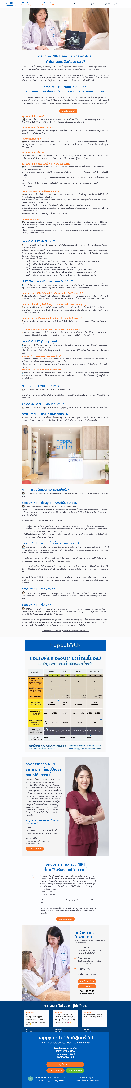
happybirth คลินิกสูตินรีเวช (11, 4)
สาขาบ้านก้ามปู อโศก (49, 889)
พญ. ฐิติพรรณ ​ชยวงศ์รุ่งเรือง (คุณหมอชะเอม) (74, 631)
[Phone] (59, 1064)
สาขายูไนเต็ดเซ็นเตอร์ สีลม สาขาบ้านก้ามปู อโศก (65, 1049)
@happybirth (73, 900)
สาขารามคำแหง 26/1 (49, 892)
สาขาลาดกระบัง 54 (48, 894)
